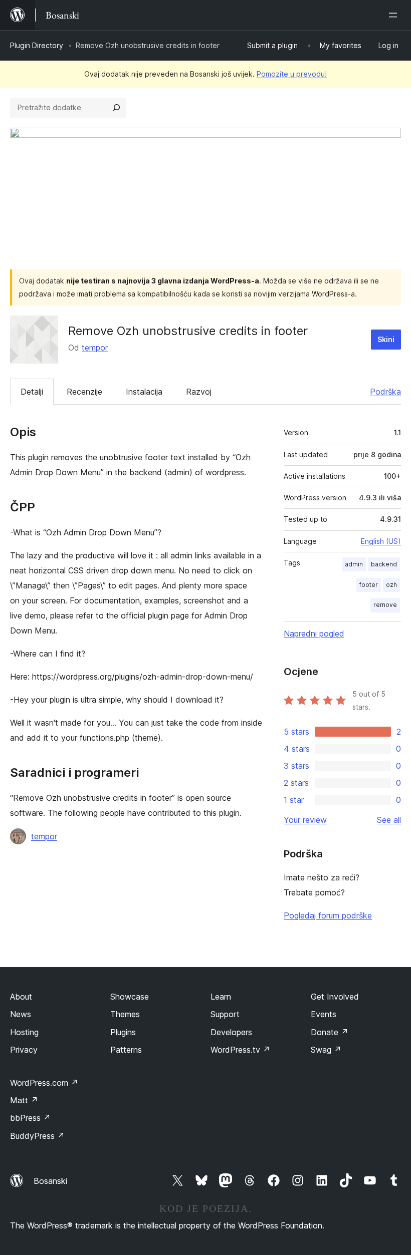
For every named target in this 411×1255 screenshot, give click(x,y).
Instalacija (144, 392)
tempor (95, 348)
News (20, 1014)
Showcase (129, 997)
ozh (391, 584)
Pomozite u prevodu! (292, 74)
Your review (305, 820)
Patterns (126, 1050)
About (21, 997)
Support (225, 1014)
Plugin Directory (36, 45)
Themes (125, 1014)
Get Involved (335, 997)
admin (354, 564)
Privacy (24, 1050)
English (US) (381, 541)
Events (323, 1014)
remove (385, 604)
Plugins (123, 1032)
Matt (24, 1100)
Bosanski (50, 1181)
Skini (385, 339)
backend (384, 564)
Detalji (32, 392)
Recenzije (84, 392)
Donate (329, 1032)
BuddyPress (37, 1136)
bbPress (30, 1118)
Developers (231, 1032)
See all (389, 820)
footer (368, 584)
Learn (221, 997)
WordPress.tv (240, 1050)
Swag (326, 1050)
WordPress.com (44, 1083)
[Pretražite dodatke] (116, 108)
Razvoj (199, 392)
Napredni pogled (314, 634)
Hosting (24, 1032)
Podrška (385, 392)
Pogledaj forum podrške (328, 915)
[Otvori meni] (395, 15)
